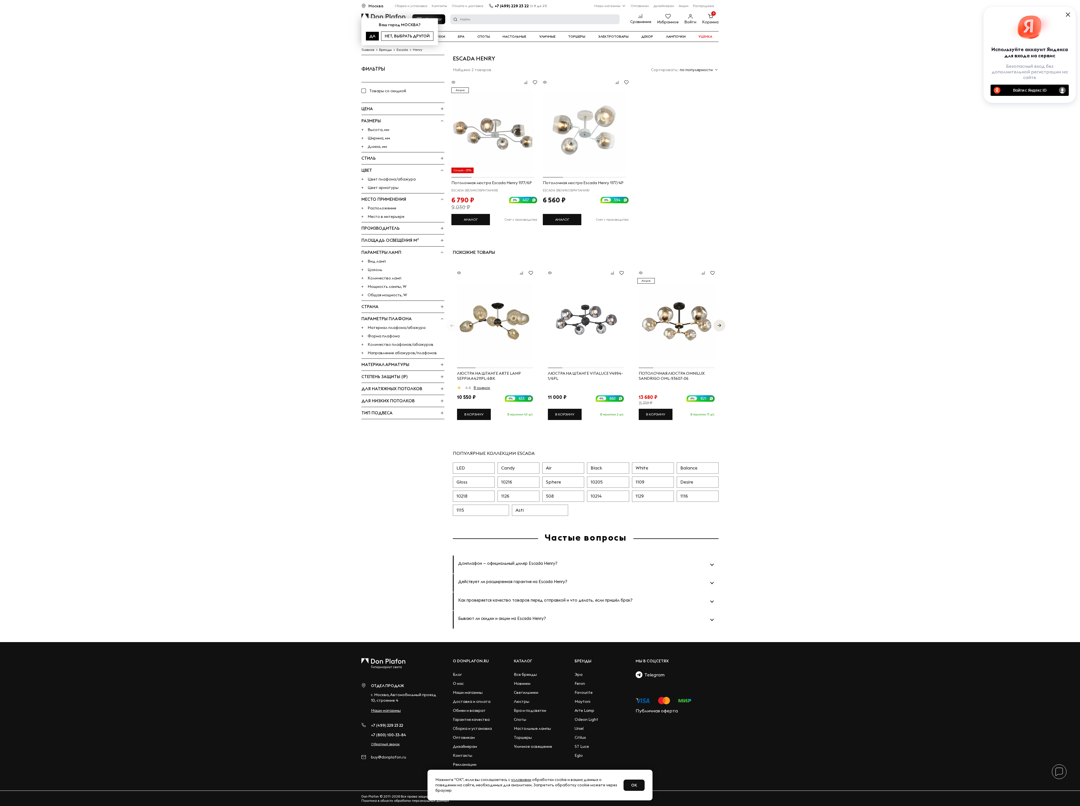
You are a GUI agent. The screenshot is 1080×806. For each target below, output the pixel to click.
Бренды (583, 660)
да (372, 36)
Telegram (653, 675)
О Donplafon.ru (471, 660)
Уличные (547, 37)
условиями (521, 779)
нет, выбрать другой (407, 36)
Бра (461, 37)
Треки (439, 37)
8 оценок (482, 387)
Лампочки (676, 37)
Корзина (710, 21)
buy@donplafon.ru (388, 757)
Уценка (705, 37)
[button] (719, 325)
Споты (483, 37)
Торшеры (576, 37)
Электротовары (613, 37)
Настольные (514, 37)
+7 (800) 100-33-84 (388, 734)
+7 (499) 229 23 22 (512, 6)
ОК (634, 785)
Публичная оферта (657, 711)
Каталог (523, 660)
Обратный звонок (385, 744)
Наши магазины (607, 6)
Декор (647, 37)
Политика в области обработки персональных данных (405, 800)
